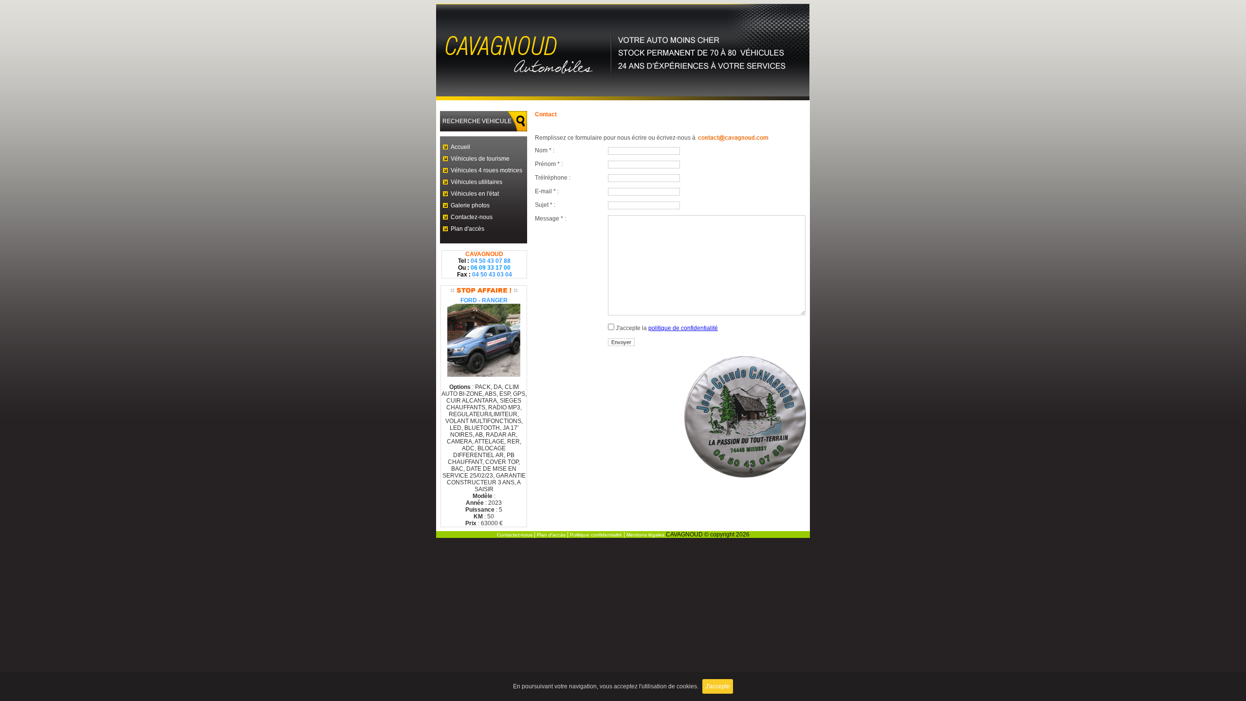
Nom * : (544, 150)
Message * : (550, 218)
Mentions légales (645, 534)
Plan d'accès (467, 228)
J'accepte (717, 686)
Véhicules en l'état (475, 193)
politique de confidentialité (683, 328)
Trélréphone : (552, 177)
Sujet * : (545, 205)
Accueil (460, 147)
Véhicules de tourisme (480, 158)
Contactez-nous (472, 217)
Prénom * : (549, 164)
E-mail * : (547, 191)
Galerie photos (470, 205)
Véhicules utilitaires (476, 182)
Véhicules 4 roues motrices (486, 170)
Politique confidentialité (596, 534)
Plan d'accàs (551, 534)
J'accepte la (666, 328)
